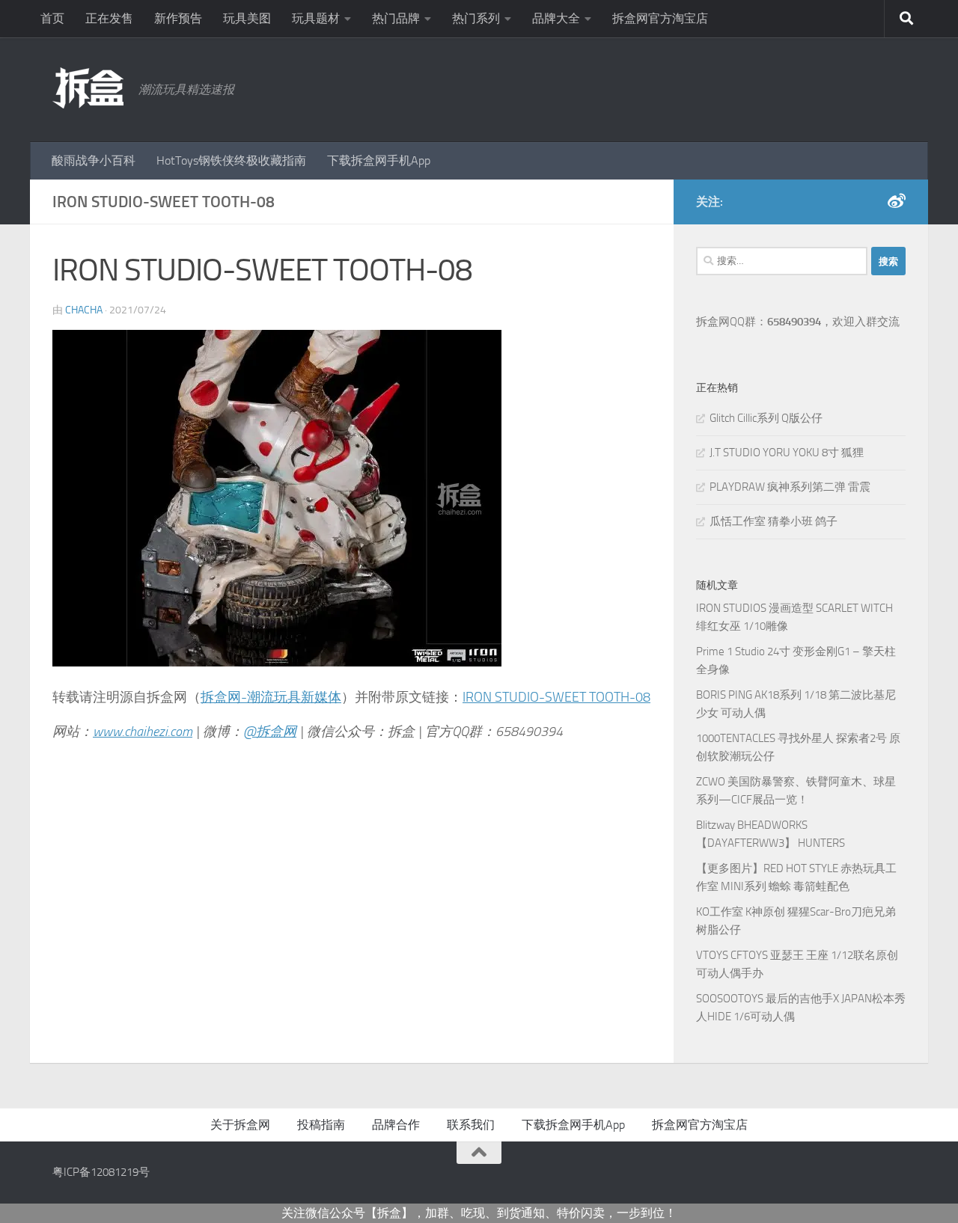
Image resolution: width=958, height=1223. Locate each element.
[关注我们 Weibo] (897, 201)
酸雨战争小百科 (93, 160)
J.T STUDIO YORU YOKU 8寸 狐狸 (787, 452)
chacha (84, 310)
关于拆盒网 (240, 1125)
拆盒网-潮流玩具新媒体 (271, 697)
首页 (52, 18)
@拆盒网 (269, 731)
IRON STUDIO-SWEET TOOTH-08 (556, 697)
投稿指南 (321, 1125)
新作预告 (178, 18)
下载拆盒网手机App (378, 160)
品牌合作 (396, 1125)
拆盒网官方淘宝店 (660, 18)
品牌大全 (556, 18)
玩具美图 (247, 18)
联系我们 (471, 1125)
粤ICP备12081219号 (101, 1172)
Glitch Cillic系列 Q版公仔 (766, 418)
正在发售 (109, 18)
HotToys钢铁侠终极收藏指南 (231, 160)
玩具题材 (316, 18)
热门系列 (476, 18)
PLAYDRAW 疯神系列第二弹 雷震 (790, 487)
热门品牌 (396, 18)
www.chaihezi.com (142, 731)
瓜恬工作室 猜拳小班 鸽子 (774, 521)
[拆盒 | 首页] (87, 87)
